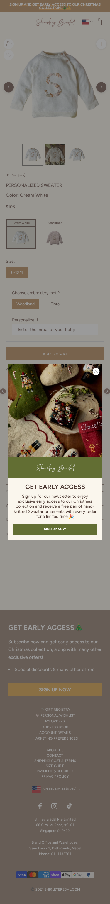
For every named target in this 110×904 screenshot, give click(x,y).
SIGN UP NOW (55, 529)
